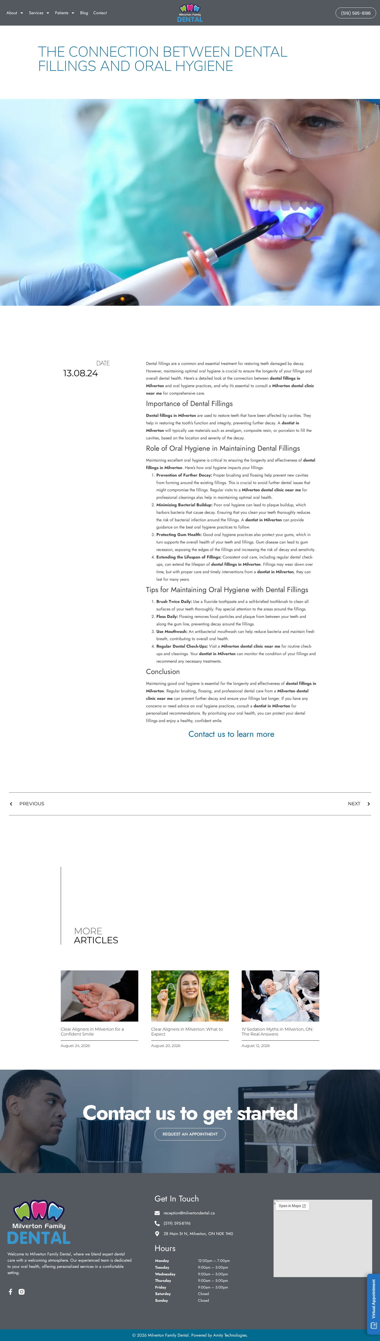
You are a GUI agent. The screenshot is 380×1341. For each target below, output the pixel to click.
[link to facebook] (10, 1292)
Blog (84, 13)
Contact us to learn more (231, 734)
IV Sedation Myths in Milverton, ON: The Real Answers (277, 1032)
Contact (100, 13)
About (11, 13)
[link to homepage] (190, 13)
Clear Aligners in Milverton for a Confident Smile (92, 1032)
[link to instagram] (22, 1292)
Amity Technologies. (230, 1335)
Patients (61, 13)
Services (36, 13)
